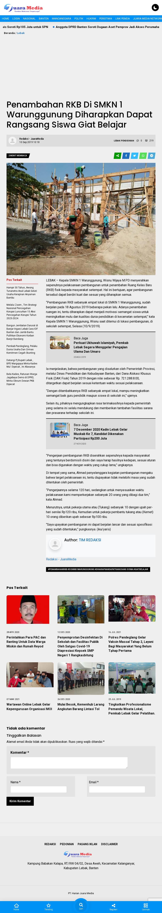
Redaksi (50, 844)
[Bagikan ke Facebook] (126, 155)
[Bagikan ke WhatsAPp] (143, 155)
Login (16, 18)
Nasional (29, 18)
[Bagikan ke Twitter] (135, 155)
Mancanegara (61, 18)
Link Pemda (122, 18)
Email (94, 782)
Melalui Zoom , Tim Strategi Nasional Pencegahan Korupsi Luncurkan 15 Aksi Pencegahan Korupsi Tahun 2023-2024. (22, 311)
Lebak (20, 33)
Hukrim (91, 18)
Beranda (9, 33)
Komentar (19, 752)
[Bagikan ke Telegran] (151, 155)
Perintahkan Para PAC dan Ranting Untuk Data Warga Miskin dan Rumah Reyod (26, 642)
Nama (15, 782)
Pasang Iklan (87, 844)
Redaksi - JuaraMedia (61, 559)
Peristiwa (105, 18)
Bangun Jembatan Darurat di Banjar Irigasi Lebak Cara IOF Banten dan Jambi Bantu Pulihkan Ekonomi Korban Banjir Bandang (22, 332)
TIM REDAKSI (90, 540)
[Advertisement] (81, 65)
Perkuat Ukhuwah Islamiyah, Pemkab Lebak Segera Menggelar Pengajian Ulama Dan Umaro (101, 347)
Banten (44, 18)
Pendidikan (127, 140)
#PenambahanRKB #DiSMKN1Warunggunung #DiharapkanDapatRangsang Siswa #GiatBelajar (98, 569)
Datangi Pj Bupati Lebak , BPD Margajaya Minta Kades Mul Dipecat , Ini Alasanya (22, 363)
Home (5, 18)
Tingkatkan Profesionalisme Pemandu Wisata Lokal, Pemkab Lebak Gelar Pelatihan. (131, 709)
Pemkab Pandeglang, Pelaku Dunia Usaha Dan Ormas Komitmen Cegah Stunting (22, 349)
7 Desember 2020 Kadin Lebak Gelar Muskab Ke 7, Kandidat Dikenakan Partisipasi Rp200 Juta (101, 434)
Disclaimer (109, 844)
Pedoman (67, 844)
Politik (78, 18)
